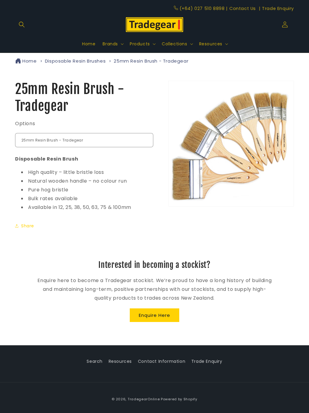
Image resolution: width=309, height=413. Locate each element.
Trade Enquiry (276, 8)
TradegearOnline (144, 399)
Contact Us (241, 8)
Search (95, 361)
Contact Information (161, 361)
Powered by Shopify (179, 399)
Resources (120, 361)
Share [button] (27, 226)
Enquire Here (154, 315)
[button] (21, 24)
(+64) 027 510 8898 (202, 8)
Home (29, 61)
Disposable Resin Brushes (75, 61)
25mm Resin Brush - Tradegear (151, 61)
